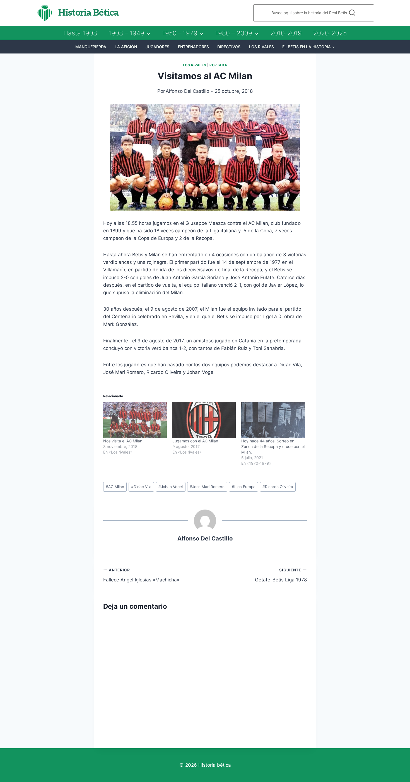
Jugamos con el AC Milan (195, 440)
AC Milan (115, 486)
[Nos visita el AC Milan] (135, 420)
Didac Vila (141, 486)
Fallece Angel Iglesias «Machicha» (141, 575)
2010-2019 (286, 33)
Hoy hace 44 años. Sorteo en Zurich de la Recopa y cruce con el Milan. (273, 446)
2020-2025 (330, 33)
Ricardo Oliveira (277, 486)
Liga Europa (243, 486)
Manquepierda (90, 46)
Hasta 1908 (80, 33)
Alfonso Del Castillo (187, 91)
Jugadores (157, 46)
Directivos (228, 46)
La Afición (126, 46)
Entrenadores (193, 46)
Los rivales (261, 46)
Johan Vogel (170, 486)
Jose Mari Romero (207, 486)
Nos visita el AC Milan (122, 440)
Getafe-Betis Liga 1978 (281, 575)
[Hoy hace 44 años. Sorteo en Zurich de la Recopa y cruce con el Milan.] (273, 420)
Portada (218, 65)
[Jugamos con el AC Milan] (204, 420)
